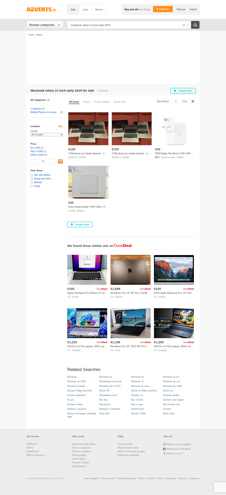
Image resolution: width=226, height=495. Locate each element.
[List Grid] (186, 101)
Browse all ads (108, 478)
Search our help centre (83, 444)
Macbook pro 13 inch (110, 386)
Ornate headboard (76, 395)
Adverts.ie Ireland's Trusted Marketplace (45, 9)
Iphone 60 (104, 390)
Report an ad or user (128, 447)
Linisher (167, 409)
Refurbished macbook (110, 381)
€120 (71, 149)
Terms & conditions (82, 451)
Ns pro (70, 399)
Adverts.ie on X (174, 453)
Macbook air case (140, 386)
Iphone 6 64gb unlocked (79, 390)
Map (60, 126)
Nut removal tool (171, 404)
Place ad (164, 9)
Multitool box (137, 409)
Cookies (151, 478)
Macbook (72, 377)
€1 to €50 (35, 147)
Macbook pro (137, 377)
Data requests (79, 466)
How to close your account (131, 451)
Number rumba (74, 404)
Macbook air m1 (171, 377)
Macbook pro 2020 (172, 386)
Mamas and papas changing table (81, 415)
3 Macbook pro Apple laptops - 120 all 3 (90, 153)
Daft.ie (29, 447)
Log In (193, 9)
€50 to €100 (37, 151)
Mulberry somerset (76, 409)
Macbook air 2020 (76, 381)
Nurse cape (137, 404)
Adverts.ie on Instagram (178, 444)
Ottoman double (171, 395)
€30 (71, 202)
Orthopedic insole (108, 395)
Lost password (125, 444)
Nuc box (103, 399)
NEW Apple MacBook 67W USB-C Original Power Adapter (187, 153)
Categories (171, 478)
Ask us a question (81, 447)
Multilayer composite (109, 409)
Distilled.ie (31, 444)
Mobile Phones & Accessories (45, 112)
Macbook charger (76, 386)
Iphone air (168, 390)
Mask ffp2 (104, 413)
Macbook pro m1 (171, 381)
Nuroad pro (104, 404)
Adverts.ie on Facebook (178, 449)
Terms (160, 478)
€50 (157, 149)
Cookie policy (79, 458)
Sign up (181, 9)
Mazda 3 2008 (138, 413)
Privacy (141, 478)
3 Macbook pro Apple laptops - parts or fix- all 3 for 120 (142, 153)
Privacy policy (79, 455)
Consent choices (80, 462)
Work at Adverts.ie (35, 455)
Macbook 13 (137, 381)
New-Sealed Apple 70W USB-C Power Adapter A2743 (98, 206)
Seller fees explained (128, 455)
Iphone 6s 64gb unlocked (144, 390)
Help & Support (91, 478)
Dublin (82, 157)
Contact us (194, 478)
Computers (36, 108)
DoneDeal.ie (32, 451)
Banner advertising (126, 478)
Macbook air (105, 377)
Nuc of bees (137, 399)
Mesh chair (168, 413)
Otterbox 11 (137, 395)
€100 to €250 (37, 154)
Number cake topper (173, 399)
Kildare (81, 210)
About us (183, 478)
